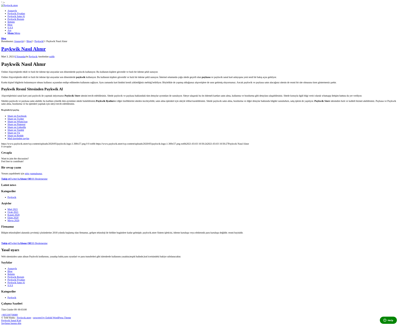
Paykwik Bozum (16, 277)
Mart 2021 (13, 209)
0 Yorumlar (20, 56)
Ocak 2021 (13, 212)
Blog (3, 38)
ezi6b (52, 56)
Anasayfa (12, 268)
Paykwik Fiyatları (16, 279)
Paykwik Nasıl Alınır (23, 49)
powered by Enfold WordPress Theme (52, 317)
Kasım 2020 (14, 215)
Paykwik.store (24, 317)
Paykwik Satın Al (16, 282)
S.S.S (10, 285)
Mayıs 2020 (13, 220)
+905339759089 (9, 315)
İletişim (11, 274)
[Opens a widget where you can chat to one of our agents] (388, 320)
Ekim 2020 (13, 217)
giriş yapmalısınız (33, 173)
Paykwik (33, 56)
